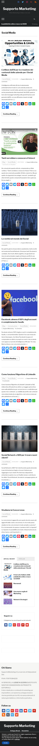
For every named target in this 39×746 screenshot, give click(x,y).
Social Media (6, 79)
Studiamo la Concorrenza (13, 510)
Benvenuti (17, 583)
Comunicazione (12, 326)
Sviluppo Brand (15, 731)
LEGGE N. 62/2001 (20, 682)
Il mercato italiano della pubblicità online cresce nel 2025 (22, 577)
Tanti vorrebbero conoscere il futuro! (18, 158)
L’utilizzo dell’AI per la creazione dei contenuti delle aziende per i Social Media (17, 72)
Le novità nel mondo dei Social (15, 239)
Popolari (22, 559)
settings (17, 739)
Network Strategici (20, 599)
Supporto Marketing (19, 9)
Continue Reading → (10, 114)
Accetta (6, 743)
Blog (3, 162)
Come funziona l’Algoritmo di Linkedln (18, 374)
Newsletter (25, 731)
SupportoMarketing (26, 79)
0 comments (18, 328)
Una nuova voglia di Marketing (20, 592)
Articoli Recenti (9, 559)
